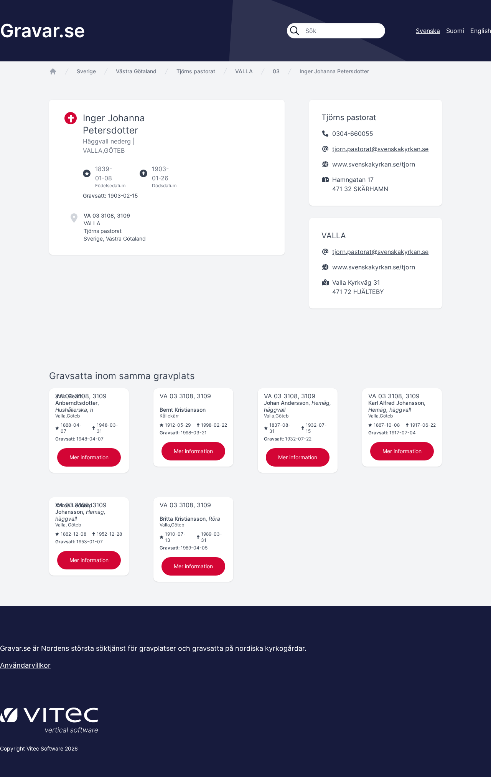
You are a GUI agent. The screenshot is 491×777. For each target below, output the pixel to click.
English (480, 31)
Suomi (455, 31)
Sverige (86, 71)
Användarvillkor (25, 665)
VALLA (244, 71)
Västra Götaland (136, 71)
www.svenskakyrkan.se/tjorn (373, 164)
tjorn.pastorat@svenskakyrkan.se (380, 149)
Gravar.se (42, 30)
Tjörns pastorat (195, 71)
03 (276, 71)
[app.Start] (53, 71)
